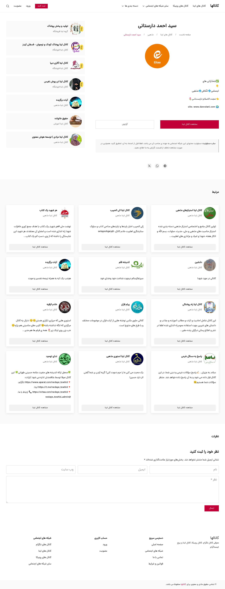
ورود (28, 6)
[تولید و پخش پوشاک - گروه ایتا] (75, 29)
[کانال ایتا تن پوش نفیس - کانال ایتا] (75, 84)
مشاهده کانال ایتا (189, 124)
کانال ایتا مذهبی (61, 105)
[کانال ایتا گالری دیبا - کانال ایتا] (75, 66)
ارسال (211, 508)
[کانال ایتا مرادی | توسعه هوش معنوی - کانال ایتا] (75, 140)
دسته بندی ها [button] (131, 6)
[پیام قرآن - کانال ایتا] (137, 307)
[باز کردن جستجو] (7, 6)
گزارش (125, 124)
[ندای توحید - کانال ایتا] (65, 359)
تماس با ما (158, 557)
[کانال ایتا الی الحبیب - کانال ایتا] (137, 213)
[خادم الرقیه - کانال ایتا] (65, 307)
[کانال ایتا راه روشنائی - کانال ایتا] (210, 307)
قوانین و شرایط (156, 564)
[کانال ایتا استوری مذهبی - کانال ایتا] (137, 359)
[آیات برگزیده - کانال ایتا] (75, 103)
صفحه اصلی (157, 545)
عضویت (17, 6)
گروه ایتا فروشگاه (60, 31)
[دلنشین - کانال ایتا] (210, 265)
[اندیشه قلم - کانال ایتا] (137, 265)
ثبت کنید (41, 6)
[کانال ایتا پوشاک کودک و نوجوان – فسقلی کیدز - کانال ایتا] (75, 47)
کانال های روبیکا (180, 6)
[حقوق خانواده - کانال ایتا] (75, 121)
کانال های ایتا (199, 6)
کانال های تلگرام (43, 545)
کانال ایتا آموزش (61, 124)
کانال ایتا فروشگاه (60, 50)
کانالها (214, 538)
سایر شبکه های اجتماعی (40, 564)
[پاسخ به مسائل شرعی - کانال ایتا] (210, 359)
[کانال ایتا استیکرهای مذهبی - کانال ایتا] (210, 213)
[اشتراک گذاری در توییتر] (149, 166)
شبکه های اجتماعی (154, 551)
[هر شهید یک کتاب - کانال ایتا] (65, 213)
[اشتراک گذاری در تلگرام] (165, 166)
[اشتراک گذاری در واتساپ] (157, 166)
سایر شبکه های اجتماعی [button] (157, 6)
